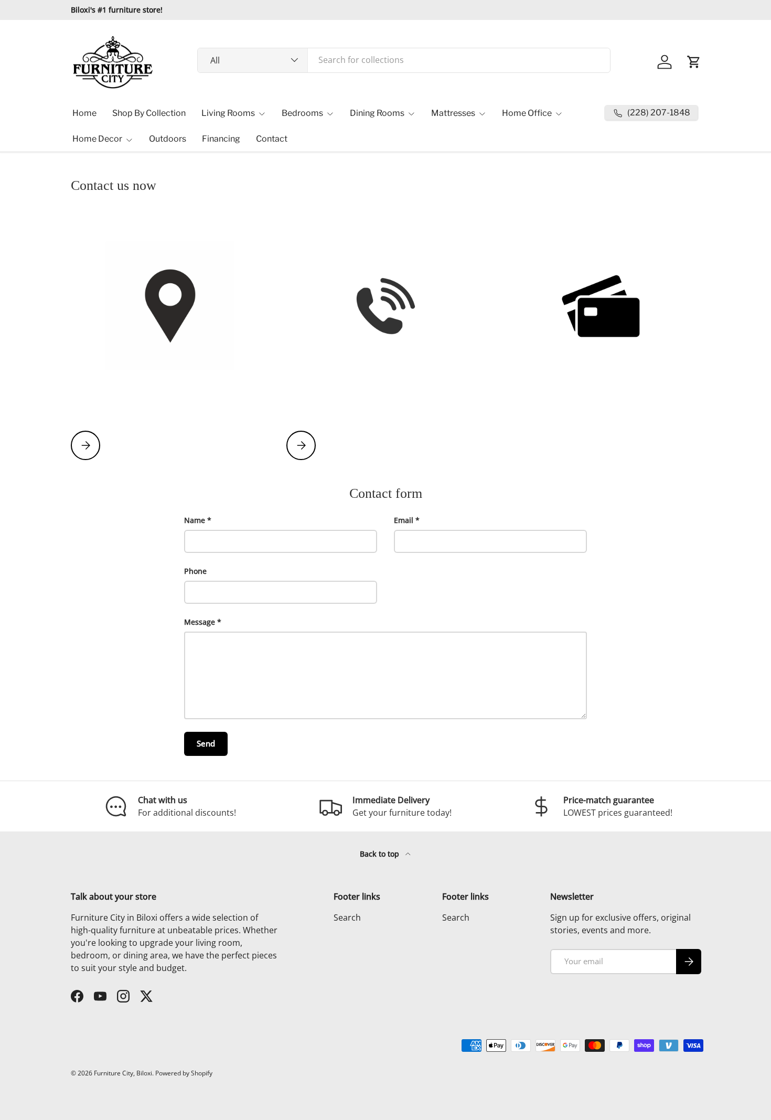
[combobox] (404, 60)
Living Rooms (228, 113)
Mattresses (453, 113)
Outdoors (167, 139)
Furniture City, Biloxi (123, 1073)
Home (84, 113)
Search (347, 917)
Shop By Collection (149, 113)
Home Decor (97, 139)
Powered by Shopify (183, 1073)
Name (194, 520)
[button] (693, 61)
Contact (271, 139)
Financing (221, 139)
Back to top (380, 854)
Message (199, 622)
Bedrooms (302, 113)
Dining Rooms (377, 113)
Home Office (527, 113)
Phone (195, 571)
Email (403, 520)
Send (206, 743)
